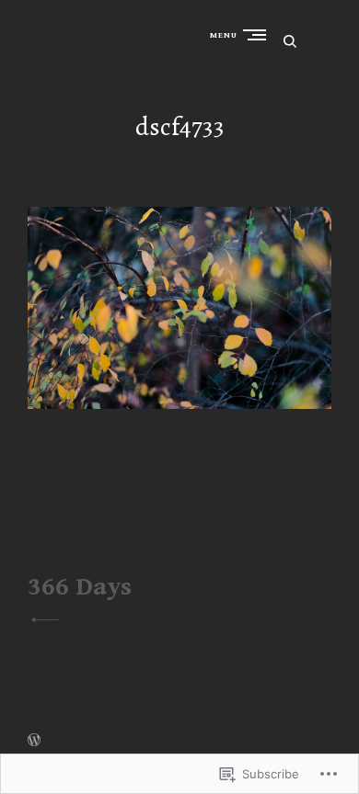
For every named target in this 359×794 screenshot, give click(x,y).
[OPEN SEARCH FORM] (290, 41)
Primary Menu (258, 34)
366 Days (80, 587)
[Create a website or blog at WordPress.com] (34, 741)
